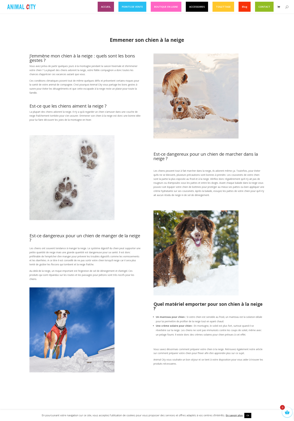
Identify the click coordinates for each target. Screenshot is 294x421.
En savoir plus (234, 415)
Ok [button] (247, 415)
